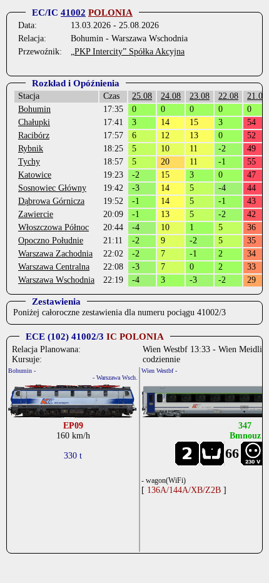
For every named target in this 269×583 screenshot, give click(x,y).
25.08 (142, 96)
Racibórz (33, 135)
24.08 (171, 96)
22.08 (228, 96)
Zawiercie (35, 214)
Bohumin (34, 109)
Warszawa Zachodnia (55, 253)
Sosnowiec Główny (52, 188)
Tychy (29, 161)
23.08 (200, 96)
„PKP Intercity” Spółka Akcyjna (128, 51)
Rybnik (30, 148)
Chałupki (34, 122)
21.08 (257, 96)
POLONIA (110, 13)
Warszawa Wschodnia (56, 280)
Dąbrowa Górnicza (51, 201)
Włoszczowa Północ (53, 227)
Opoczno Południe (50, 240)
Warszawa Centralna (53, 266)
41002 (73, 13)
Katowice (34, 175)
